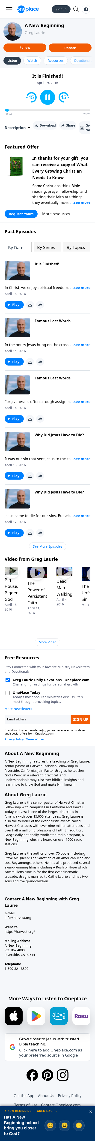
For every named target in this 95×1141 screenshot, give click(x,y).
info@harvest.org (18, 917)
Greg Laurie (35, 32)
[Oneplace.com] (28, 9)
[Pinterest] (47, 1075)
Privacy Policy (69, 1095)
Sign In (61, 9)
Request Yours (21, 213)
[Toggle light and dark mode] (86, 9)
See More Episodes (47, 546)
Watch (32, 60)
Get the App (24, 1095)
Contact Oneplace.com (61, 1104)
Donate (70, 48)
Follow (25, 47)
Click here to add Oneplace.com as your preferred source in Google (50, 1053)
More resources (56, 213)
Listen (12, 60)
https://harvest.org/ (20, 931)
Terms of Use (25, 1104)
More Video (47, 642)
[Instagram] (62, 1075)
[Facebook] (32, 1075)
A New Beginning (44, 25)
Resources (56, 60)
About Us (46, 1095)
